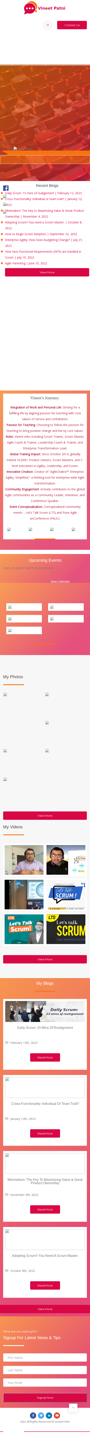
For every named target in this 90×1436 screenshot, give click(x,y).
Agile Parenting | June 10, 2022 (26, 263)
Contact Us (72, 25)
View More (47, 272)
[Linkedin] (8, 204)
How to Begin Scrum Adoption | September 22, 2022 (41, 234)
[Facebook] (8, 188)
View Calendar (60, 581)
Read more (45, 1057)
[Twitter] (8, 196)
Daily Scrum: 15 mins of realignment (45, 1027)
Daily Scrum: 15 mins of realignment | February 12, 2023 (43, 193)
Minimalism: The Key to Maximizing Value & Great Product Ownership (45, 1181)
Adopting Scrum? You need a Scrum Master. (45, 1255)
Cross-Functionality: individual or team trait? (45, 1103)
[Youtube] (8, 211)
